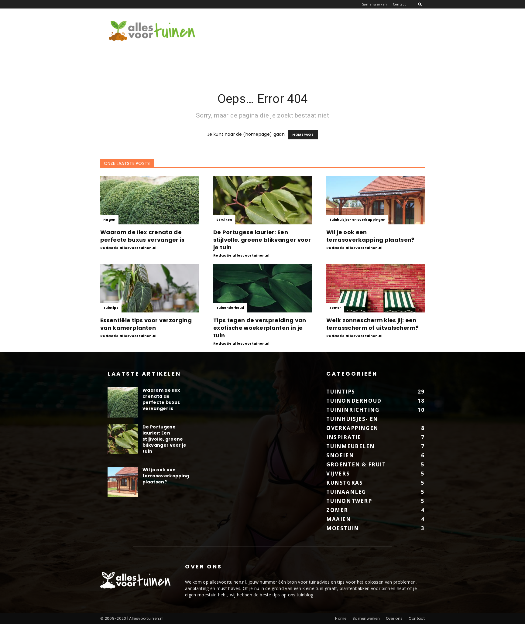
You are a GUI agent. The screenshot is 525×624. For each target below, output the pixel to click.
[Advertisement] (314, 30)
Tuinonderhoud (230, 307)
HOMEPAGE (302, 134)
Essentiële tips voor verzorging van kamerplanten (146, 324)
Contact (399, 4)
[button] (420, 4)
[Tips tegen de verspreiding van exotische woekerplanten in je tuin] (262, 288)
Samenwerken (374, 4)
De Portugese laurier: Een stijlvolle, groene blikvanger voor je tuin (262, 239)
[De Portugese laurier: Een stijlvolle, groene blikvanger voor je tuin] (262, 200)
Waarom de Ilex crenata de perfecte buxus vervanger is (142, 236)
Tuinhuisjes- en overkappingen (357, 219)
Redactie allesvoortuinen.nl (128, 247)
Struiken (224, 219)
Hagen (109, 219)
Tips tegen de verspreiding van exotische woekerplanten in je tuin (259, 327)
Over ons (394, 618)
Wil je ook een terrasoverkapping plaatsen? (370, 236)
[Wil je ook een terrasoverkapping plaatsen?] (375, 200)
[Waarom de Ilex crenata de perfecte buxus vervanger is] (149, 200)
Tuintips (110, 307)
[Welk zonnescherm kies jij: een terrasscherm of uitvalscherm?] (375, 288)
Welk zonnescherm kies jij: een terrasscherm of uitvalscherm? (372, 324)
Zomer (335, 307)
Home (340, 618)
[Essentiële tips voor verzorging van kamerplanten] (149, 288)
